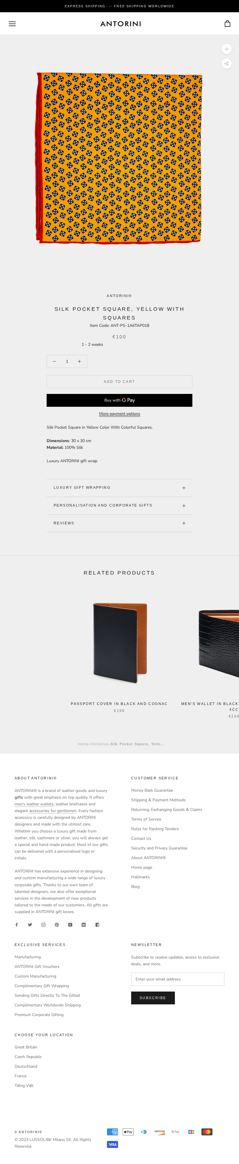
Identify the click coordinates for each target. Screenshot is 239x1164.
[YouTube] (70, 924)
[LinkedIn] (84, 924)
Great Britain (26, 1047)
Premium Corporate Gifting (39, 1015)
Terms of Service (146, 819)
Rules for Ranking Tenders (155, 829)
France (21, 1076)
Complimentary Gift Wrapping (42, 986)
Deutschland (26, 1066)
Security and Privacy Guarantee (159, 848)
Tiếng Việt (24, 1085)
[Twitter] (30, 924)
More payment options (119, 413)
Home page (141, 867)
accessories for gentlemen (52, 811)
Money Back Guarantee (152, 790)
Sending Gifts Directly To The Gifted (47, 995)
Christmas (99, 743)
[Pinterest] (57, 924)
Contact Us (141, 838)
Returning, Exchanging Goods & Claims (166, 809)
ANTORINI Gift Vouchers (37, 966)
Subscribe (153, 998)
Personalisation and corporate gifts (103, 505)
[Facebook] (17, 924)
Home (83, 743)
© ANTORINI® (28, 1132)
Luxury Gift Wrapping (82, 488)
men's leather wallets (34, 804)
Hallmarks (140, 877)
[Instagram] (43, 924)
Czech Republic (28, 1057)
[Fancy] (97, 924)
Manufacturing (28, 957)
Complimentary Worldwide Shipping (48, 1005)
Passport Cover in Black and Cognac (119, 704)
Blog (135, 886)
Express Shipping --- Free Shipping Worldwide (119, 6)
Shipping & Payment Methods (158, 800)
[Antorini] (120, 24)
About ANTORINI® (148, 858)
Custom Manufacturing (35, 976)
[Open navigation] (12, 23)
